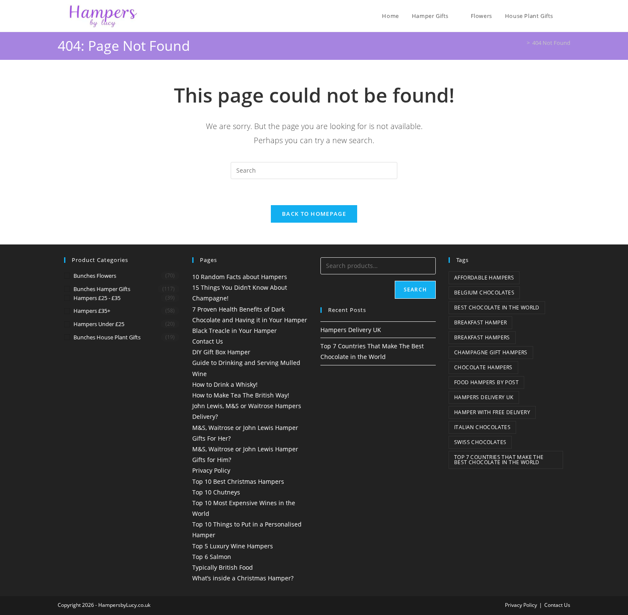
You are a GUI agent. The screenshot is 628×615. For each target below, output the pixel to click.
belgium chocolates (484, 292)
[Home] (522, 43)
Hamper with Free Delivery (492, 412)
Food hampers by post (486, 382)
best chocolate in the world (497, 307)
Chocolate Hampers (483, 367)
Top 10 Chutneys (216, 492)
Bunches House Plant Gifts (107, 337)
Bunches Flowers (94, 276)
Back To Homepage (314, 214)
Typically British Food (222, 567)
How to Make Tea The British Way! (240, 395)
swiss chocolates (480, 442)
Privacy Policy (211, 470)
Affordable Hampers (484, 277)
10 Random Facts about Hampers (239, 277)
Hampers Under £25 (98, 324)
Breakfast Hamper (480, 322)
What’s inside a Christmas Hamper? (242, 578)
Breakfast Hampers (482, 337)
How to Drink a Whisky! (225, 384)
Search (415, 289)
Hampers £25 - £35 (96, 298)
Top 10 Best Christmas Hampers (238, 481)
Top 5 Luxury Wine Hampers (232, 546)
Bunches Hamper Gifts (101, 289)
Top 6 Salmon (211, 557)
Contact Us (207, 341)
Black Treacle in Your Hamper (234, 331)
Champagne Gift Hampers (491, 352)
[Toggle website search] (568, 16)
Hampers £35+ (91, 311)
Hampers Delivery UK (350, 330)
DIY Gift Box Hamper (221, 352)
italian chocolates (482, 427)
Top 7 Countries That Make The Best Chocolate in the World (499, 459)
